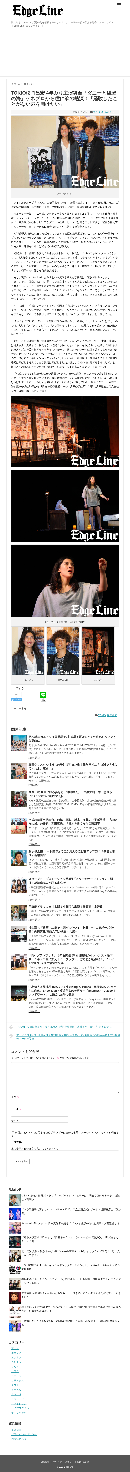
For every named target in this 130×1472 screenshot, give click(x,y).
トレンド (16, 1394)
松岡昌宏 (112, 715)
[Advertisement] (65, 53)
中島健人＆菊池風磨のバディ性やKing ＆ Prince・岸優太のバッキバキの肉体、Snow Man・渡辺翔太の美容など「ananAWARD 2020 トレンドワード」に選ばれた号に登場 (73, 990)
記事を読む (34, 757)
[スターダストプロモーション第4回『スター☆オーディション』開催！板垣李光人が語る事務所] (19, 885)
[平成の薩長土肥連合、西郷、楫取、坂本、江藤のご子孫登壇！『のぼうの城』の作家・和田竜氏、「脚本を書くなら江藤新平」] (19, 826)
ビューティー (18, 1399)
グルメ (15, 1366)
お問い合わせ (18, 1439)
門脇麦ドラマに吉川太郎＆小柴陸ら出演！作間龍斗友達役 (66, 906)
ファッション (18, 1403)
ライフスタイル (20, 1408)
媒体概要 (16, 1429)
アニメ (15, 1348)
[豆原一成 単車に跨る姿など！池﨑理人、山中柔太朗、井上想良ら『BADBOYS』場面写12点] (19, 799)
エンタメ (98, 112)
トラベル (16, 1389)
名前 (15, 1097)
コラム (15, 1371)
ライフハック (18, 1412)
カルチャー (110, 112)
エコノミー (17, 1353)
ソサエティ (17, 1380)
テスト (15, 1385)
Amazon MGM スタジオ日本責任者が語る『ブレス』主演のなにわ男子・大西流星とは (70, 1223)
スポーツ (16, 1376)
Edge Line (68, 1467)
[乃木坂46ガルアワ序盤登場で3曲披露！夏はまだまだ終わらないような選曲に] (19, 743)
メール (16, 1109)
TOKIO (102, 715)
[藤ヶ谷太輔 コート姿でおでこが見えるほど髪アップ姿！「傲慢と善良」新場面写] (19, 858)
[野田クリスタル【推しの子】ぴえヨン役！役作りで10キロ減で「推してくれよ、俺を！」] (19, 771)
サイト (15, 1120)
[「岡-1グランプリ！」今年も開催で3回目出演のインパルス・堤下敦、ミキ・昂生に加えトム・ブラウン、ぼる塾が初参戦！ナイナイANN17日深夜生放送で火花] (19, 962)
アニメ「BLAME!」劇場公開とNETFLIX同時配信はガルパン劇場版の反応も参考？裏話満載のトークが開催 (68, 1037)
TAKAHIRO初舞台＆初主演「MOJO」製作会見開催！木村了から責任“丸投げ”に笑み (64, 1026)
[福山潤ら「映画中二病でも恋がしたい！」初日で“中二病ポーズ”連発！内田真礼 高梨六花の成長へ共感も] (19, 934)
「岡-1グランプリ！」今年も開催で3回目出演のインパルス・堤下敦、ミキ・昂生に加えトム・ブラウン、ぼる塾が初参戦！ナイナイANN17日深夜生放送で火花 (71, 959)
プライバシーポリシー (24, 1434)
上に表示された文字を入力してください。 (35, 1148)
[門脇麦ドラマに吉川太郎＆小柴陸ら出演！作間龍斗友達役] (19, 913)
